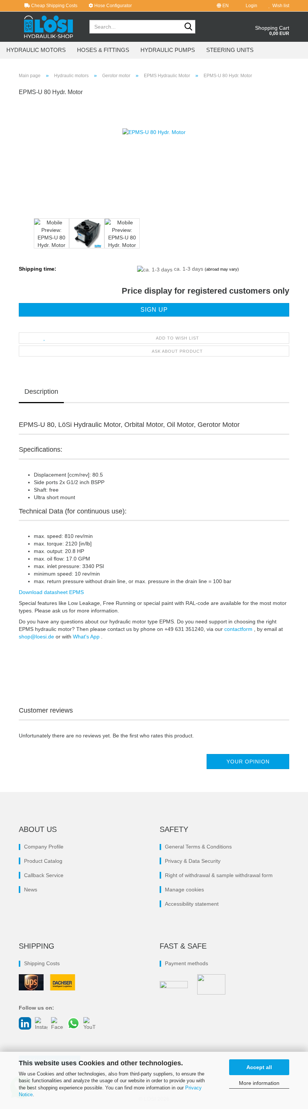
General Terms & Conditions (198, 846)
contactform (239, 629)
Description (41, 391)
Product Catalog (43, 861)
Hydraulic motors (36, 50)
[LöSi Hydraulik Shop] (48, 27)
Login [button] (250, 5)
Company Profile (43, 846)
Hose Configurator (112, 5)
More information (259, 1083)
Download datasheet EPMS (51, 592)
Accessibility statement (192, 903)
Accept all (259, 1067)
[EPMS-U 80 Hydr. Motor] (154, 160)
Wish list (279, 5)
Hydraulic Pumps (167, 50)
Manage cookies (184, 889)
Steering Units (230, 50)
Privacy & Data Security (192, 861)
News (30, 889)
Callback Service (43, 875)
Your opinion (248, 762)
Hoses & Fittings (103, 50)
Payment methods (186, 963)
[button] (222, 5)
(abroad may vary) (222, 269)
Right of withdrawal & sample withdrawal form (219, 875)
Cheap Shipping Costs (53, 5)
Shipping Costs (42, 963)
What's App (87, 637)
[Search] (188, 27)
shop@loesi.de (36, 637)
